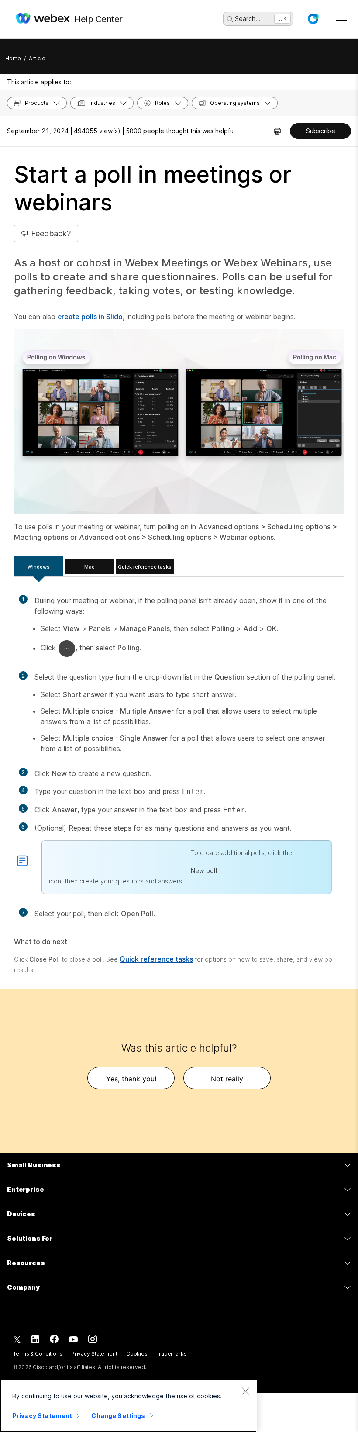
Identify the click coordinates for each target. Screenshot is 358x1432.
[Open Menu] (341, 18)
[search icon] (230, 19)
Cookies (137, 1353)
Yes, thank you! (131, 1078)
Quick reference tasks (145, 567)
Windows (39, 567)
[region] (128, 1406)
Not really (227, 1078)
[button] (313, 18)
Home (13, 58)
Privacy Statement (94, 1353)
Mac (89, 567)
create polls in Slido (90, 316)
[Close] (245, 1391)
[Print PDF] (277, 131)
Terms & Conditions (37, 1353)
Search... (248, 18)
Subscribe (320, 131)
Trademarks (171, 1353)
